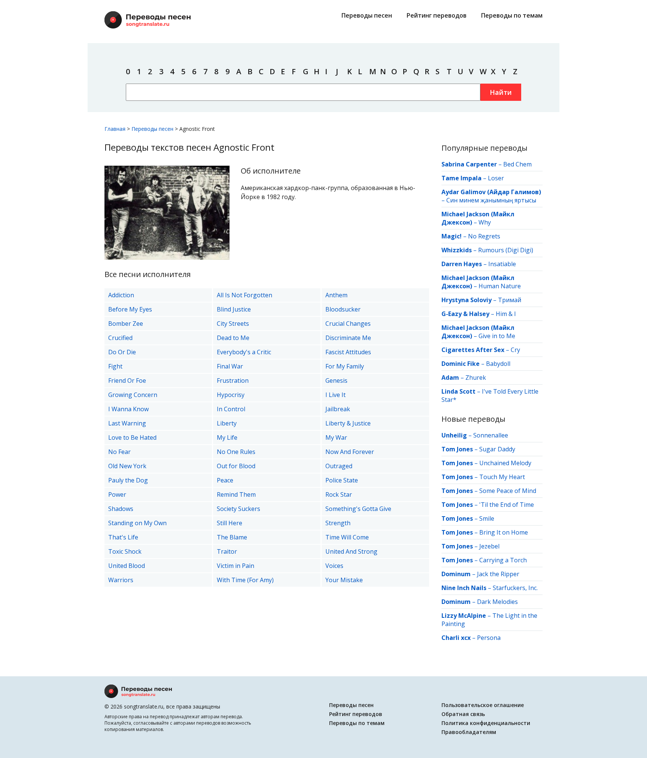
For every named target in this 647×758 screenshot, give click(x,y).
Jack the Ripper (498, 574)
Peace (225, 480)
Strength (337, 523)
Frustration (233, 380)
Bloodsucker (343, 309)
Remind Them (236, 494)
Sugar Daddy (497, 449)
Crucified (120, 338)
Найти (501, 92)
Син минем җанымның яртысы (491, 200)
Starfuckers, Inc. (515, 588)
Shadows (120, 509)
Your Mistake (344, 580)
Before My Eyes (130, 309)
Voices (334, 566)
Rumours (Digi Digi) (505, 250)
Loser (496, 178)
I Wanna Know (128, 409)
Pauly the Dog (128, 480)
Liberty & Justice (348, 423)
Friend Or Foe (127, 380)
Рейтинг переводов (437, 15)
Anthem (336, 295)
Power (117, 494)
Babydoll (498, 364)
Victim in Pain (235, 566)
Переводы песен (366, 15)
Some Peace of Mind (507, 491)
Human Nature (500, 286)
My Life (227, 437)
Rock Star (338, 494)
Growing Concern (132, 395)
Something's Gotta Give (358, 509)
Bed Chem (517, 164)
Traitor (227, 551)
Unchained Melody (505, 463)
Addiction (121, 295)
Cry (515, 350)
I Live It (335, 395)
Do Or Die (122, 352)
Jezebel (489, 546)
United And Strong (351, 551)
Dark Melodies (497, 602)
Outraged (338, 466)
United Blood (126, 566)
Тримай (509, 300)
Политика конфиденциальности (485, 723)
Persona (489, 638)
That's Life (123, 537)
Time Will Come (347, 537)
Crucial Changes (348, 323)
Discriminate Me (348, 338)
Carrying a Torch (503, 560)
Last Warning (127, 423)
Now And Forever (349, 452)
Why (485, 222)
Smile (486, 518)
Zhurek (475, 377)
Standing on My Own (137, 523)
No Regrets (484, 236)
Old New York (127, 466)
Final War (230, 366)
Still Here (229, 523)
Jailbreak (337, 409)
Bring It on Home (503, 532)
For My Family (344, 366)
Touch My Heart (502, 477)
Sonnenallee (490, 435)
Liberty (227, 423)
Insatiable (502, 264)
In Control (231, 409)
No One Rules (236, 452)
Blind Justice (234, 309)
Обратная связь (463, 714)
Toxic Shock (125, 551)
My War (336, 437)
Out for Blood (236, 466)
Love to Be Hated (132, 437)
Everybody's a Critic (244, 352)
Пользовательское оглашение (482, 705)
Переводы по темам (512, 15)
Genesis (336, 380)
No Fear (119, 452)
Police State (341, 480)
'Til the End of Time (506, 504)
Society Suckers (238, 509)
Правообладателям (468, 732)
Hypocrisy (230, 395)
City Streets (233, 323)
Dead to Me (233, 338)
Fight (115, 366)
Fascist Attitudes (348, 352)
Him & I (506, 314)
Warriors (120, 580)
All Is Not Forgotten (244, 295)
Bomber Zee (125, 323)
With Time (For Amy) (245, 580)
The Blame (232, 537)
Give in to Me (497, 336)
